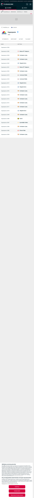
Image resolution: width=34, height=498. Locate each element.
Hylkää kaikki (17, 490)
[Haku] (27, 4)
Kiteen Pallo (23, 130)
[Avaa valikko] (30, 4)
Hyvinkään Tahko (24, 122)
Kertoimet (14, 39)
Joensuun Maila (23, 75)
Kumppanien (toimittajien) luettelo (10, 483)
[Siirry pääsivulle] (8, 4)
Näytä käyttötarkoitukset (17, 495)
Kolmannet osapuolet (18, 475)
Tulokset (27, 39)
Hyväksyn (17, 486)
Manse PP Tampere (24, 51)
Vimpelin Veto (23, 63)
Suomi (15, 27)
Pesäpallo (6, 27)
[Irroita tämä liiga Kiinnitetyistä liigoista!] (18, 32)
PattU (21, 118)
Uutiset (21, 39)
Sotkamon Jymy (23, 55)
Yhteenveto (5, 39)
